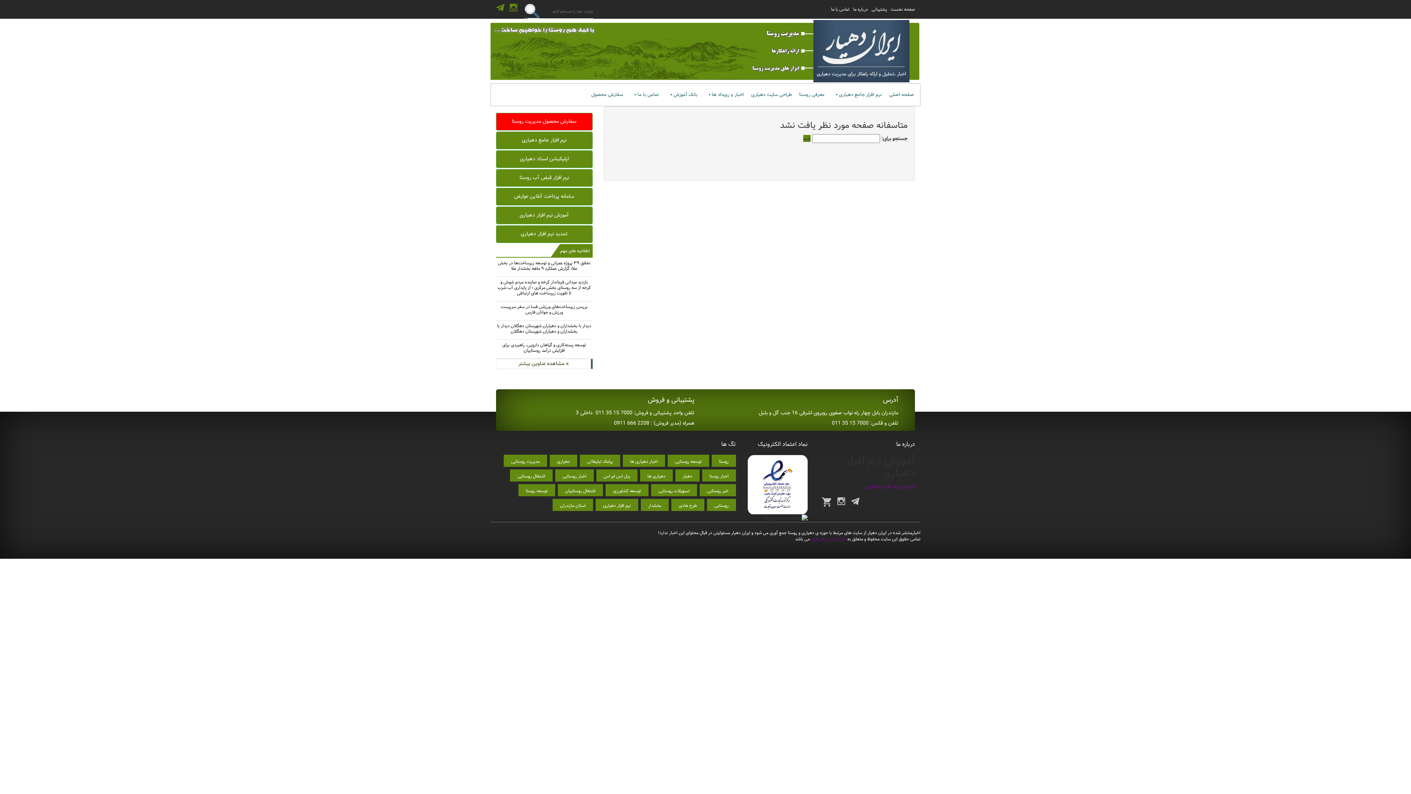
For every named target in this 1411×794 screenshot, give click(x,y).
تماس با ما (840, 9)
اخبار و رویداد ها (728, 95)
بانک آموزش (685, 95)
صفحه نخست (903, 9)
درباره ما (860, 9)
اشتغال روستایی (531, 476)
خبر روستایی (718, 490)
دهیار (687, 476)
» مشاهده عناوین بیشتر (543, 364)
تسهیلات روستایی (674, 490)
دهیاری (563, 461)
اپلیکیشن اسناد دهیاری (544, 159)
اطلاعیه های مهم (575, 250)
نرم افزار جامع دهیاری (860, 95)
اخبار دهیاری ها (644, 461)
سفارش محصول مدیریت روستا (544, 121)
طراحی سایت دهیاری (771, 95)
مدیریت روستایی (525, 461)
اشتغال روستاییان (580, 490)
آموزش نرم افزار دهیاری (544, 215)
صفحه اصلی (901, 95)
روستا (724, 461)
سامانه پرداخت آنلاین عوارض (544, 196)
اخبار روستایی (574, 476)
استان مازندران (573, 505)
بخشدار (654, 505)
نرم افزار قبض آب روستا (544, 178)
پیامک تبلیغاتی (600, 461)
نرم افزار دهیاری (617, 505)
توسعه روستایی (688, 461)
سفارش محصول (607, 95)
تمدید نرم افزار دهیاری (544, 234)
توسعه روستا (537, 490)
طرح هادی (688, 505)
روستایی (721, 505)
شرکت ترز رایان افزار (828, 539)
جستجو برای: (895, 138)
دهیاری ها (656, 476)
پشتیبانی (879, 9)
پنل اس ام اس (617, 476)
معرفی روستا (812, 95)
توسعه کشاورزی (627, 490)
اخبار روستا (719, 476)
